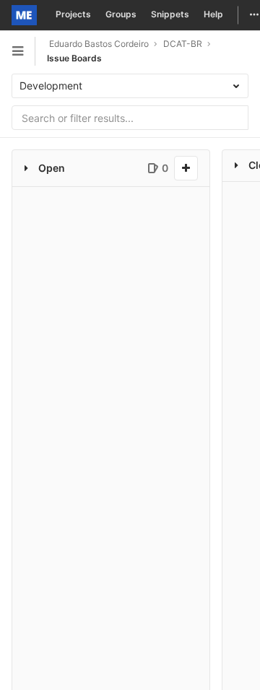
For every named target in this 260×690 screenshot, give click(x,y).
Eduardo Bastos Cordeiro (98, 43)
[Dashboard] (24, 15)
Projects (73, 14)
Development (52, 85)
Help (213, 14)
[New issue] (186, 168)
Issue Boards (74, 58)
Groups (120, 14)
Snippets (170, 14)
